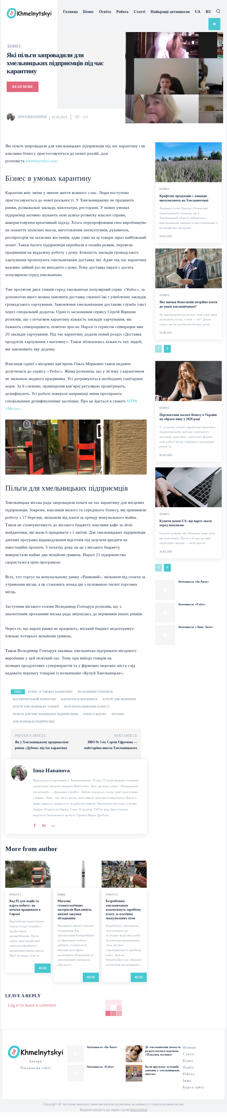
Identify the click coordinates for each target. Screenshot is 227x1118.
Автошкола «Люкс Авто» (195, 627)
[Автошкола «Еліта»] (165, 612)
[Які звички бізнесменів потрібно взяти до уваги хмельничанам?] (188, 268)
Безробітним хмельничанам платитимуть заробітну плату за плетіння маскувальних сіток (123, 909)
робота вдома (94, 714)
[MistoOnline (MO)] (53, 824)
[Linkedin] (44, 824)
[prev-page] (158, 349)
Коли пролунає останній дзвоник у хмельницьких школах (162, 1070)
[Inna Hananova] (12, 117)
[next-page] (167, 349)
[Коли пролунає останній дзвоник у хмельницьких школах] (134, 1073)
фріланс (118, 714)
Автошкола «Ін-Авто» (193, 581)
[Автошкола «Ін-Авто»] (165, 590)
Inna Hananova (32, 117)
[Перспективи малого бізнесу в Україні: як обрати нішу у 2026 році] (188, 381)
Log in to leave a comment (32, 1005)
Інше (62, 894)
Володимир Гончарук (95, 691)
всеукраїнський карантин (34, 699)
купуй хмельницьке (119, 699)
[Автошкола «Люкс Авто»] (165, 635)
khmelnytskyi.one (41, 161)
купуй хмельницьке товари (36, 706)
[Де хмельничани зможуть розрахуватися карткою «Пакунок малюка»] (134, 1053)
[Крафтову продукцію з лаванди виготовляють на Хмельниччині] (188, 162)
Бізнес (14, 46)
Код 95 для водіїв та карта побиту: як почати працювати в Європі (24, 907)
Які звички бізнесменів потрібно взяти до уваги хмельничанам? (188, 304)
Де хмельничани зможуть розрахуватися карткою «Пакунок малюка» (163, 1050)
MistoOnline (138, 1110)
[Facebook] (35, 824)
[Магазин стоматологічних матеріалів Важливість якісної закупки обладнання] (76, 874)
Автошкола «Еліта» (192, 604)
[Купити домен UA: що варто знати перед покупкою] (188, 487)
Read (43, 968)
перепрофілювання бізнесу (87, 706)
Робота (15, 894)
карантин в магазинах (79, 699)
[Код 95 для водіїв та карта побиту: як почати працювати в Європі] (28, 874)
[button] (218, 11)
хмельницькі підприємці (34, 721)
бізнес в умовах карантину (50, 691)
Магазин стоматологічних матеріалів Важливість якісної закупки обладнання (75, 909)
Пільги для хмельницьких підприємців (45, 714)
